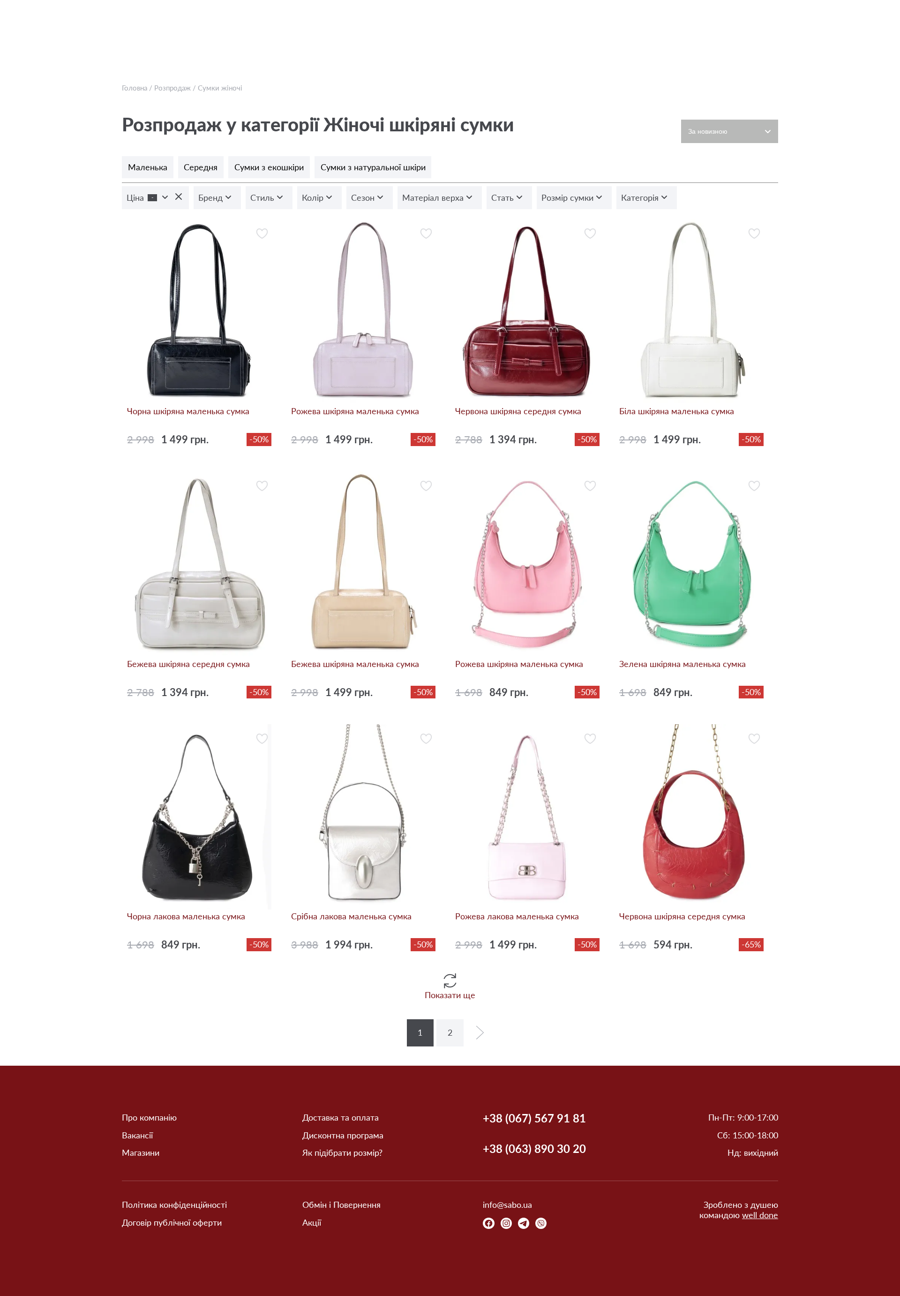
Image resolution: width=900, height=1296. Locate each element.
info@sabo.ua (507, 1205)
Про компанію (149, 1117)
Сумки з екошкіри (269, 167)
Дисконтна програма (342, 1135)
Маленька (147, 167)
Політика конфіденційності (174, 1205)
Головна (134, 87)
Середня (201, 167)
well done (760, 1215)
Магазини (140, 1153)
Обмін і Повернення (341, 1205)
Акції (311, 1223)
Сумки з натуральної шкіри (373, 167)
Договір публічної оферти (172, 1223)
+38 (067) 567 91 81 (534, 1118)
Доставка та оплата (340, 1117)
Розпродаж (172, 87)
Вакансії (137, 1135)
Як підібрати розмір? (342, 1153)
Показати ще (450, 995)
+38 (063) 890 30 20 (534, 1148)
